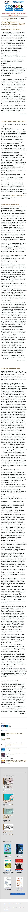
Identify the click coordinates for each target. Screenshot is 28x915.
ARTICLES (13, 13)
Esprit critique (8, 870)
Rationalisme (15, 26)
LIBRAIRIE (10, 15)
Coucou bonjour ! (8, 855)
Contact (15, 907)
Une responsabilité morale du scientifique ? (14, 733)
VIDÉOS (16, 15)
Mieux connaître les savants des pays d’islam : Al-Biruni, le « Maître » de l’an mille (8, 786)
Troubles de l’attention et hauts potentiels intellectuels (8, 801)
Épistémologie (10, 834)
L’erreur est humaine (8, 888)
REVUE (18, 13)
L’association (6, 13)
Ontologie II (19, 855)
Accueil (4, 18)
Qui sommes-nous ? (8, 904)
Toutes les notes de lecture (17, 894)
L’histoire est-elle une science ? (7, 831)
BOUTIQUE (23, 13)
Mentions (21, 907)
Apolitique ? (8, 738)
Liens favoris (7, 907)
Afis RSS (6, 910)
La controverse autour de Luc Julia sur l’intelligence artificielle (7, 817)
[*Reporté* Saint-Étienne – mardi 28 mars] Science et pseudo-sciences (16, 754)
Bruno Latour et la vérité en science (13, 748)
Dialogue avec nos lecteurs (11, 18)
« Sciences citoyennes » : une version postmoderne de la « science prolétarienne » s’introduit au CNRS (16, 761)
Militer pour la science (19, 870)
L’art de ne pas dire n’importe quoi (19, 888)
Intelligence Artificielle (6, 821)
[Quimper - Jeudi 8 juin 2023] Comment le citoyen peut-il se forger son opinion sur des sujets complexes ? (15, 744)
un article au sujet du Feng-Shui (17, 195)
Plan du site (19, 904)
